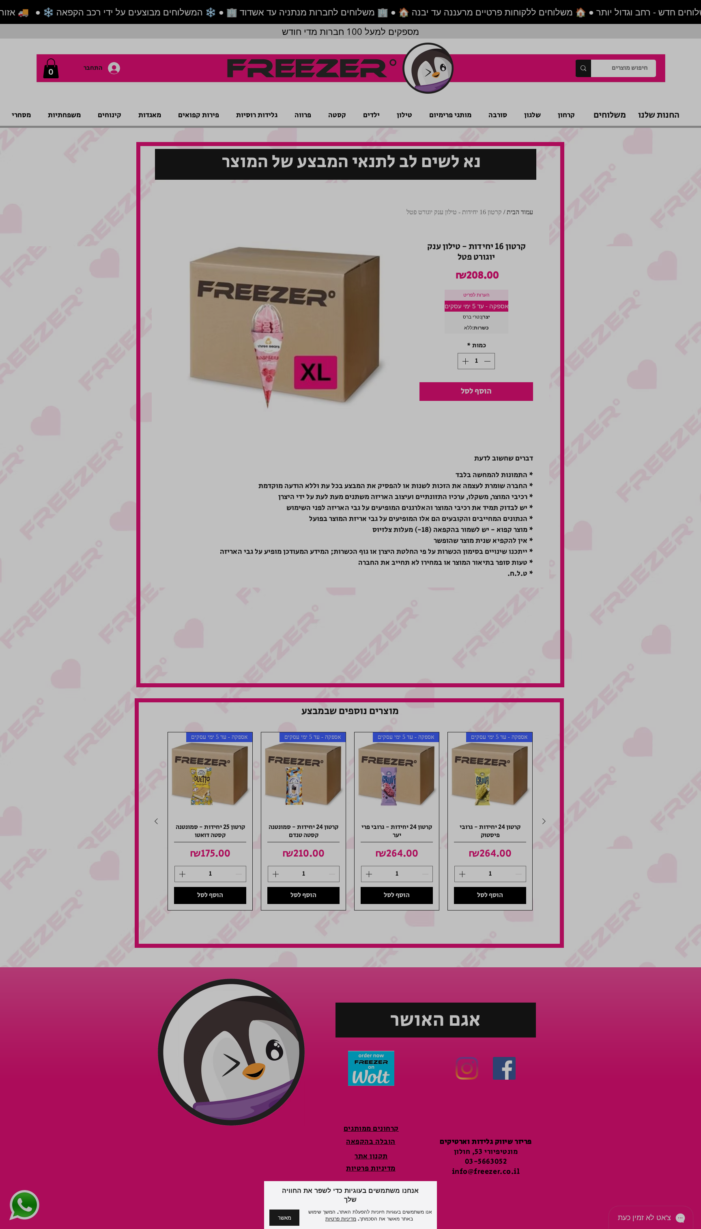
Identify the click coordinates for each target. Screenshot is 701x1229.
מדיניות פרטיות (340, 1219)
